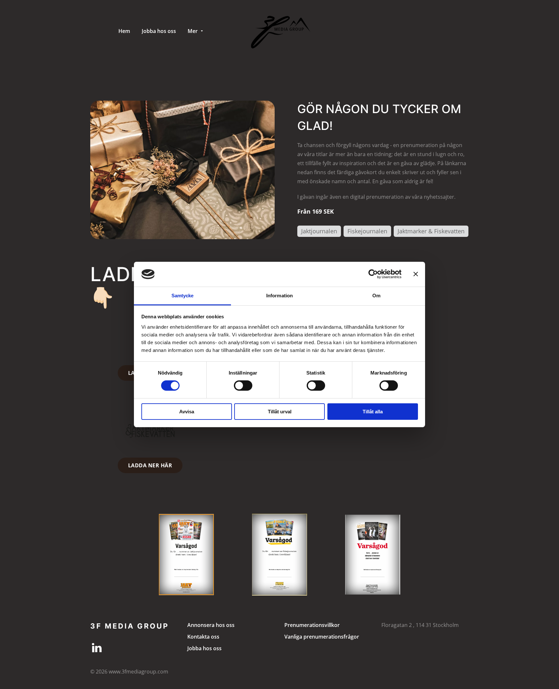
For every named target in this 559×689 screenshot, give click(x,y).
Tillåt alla (373, 411)
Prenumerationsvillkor (312, 625)
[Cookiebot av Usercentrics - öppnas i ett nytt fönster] (373, 274)
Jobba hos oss (204, 648)
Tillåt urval (279, 411)
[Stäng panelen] (415, 274)
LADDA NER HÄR (150, 465)
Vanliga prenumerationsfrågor (321, 636)
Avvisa (186, 411)
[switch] (243, 385)
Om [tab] (376, 295)
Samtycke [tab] (182, 295)
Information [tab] (279, 295)
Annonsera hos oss (211, 625)
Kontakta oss (203, 636)
